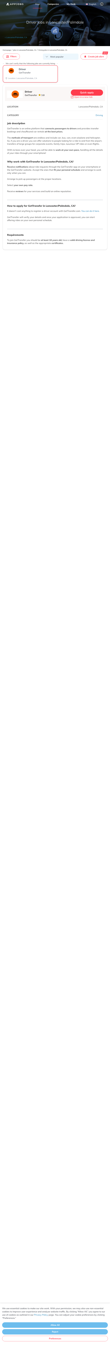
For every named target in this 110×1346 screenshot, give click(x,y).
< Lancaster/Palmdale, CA (16, 37)
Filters (13, 56)
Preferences (55, 1338)
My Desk (71, 4)
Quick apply (87, 92)
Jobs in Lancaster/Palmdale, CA (24, 50)
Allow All (55, 1325)
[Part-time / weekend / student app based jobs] (15, 4)
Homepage (7, 50)
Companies (53, 4)
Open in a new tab (83, 97)
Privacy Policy (41, 1314)
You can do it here (90, 211)
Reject (55, 1331)
